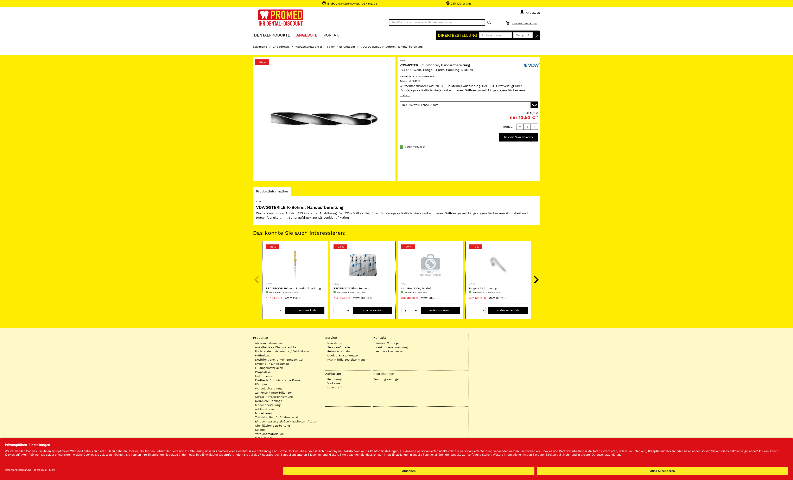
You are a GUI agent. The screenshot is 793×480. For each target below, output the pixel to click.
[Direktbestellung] (537, 35)
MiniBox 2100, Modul (416, 288)
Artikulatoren (264, 409)
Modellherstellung (268, 405)
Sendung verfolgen (386, 379)
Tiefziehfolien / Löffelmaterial (276, 417)
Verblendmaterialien (269, 433)
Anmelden (532, 12)
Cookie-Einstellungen (342, 355)
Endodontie (281, 46)
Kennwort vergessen (389, 351)
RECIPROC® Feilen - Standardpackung (293, 288)
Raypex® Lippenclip (483, 288)
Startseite (260, 46)
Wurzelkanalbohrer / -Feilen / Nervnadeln (325, 46)
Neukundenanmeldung (391, 347)
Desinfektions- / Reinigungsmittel (279, 359)
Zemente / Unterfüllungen (274, 392)
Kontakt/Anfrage (387, 343)
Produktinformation (272, 192)
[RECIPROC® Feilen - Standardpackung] (295, 264)
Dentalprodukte (272, 35)
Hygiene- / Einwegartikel (272, 363)
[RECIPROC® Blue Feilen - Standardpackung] (362, 264)
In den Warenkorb (518, 137)
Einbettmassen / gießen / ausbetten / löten (286, 421)
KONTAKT (332, 35)
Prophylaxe (263, 372)
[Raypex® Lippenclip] (498, 264)
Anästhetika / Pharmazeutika (276, 347)
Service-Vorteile (338, 347)
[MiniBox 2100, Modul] (430, 264)
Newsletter (335, 343)
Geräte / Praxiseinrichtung (274, 396)
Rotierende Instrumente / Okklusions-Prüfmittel (282, 353)
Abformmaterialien (268, 343)
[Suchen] (489, 23)
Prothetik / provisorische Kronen (278, 380)
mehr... (405, 95)
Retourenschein (338, 351)
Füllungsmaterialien (269, 367)
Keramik (260, 429)
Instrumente (264, 376)
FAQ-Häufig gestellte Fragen (347, 359)
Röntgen (261, 384)
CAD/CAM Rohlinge (268, 400)
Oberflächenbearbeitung (272, 425)
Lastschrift (335, 387)
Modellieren (263, 413)
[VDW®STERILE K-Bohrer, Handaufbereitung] (324, 119)
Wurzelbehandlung (268, 388)
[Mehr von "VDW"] (532, 64)
